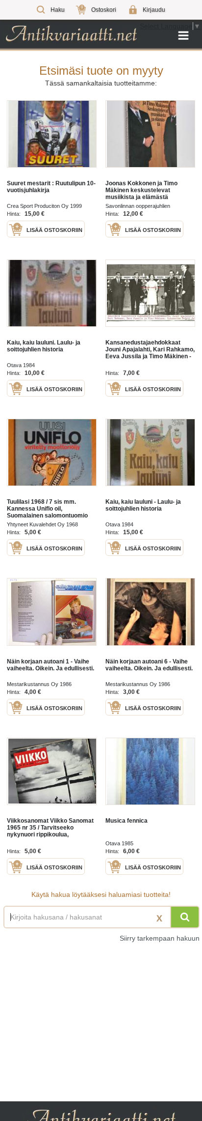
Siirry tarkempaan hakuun (160, 938)
